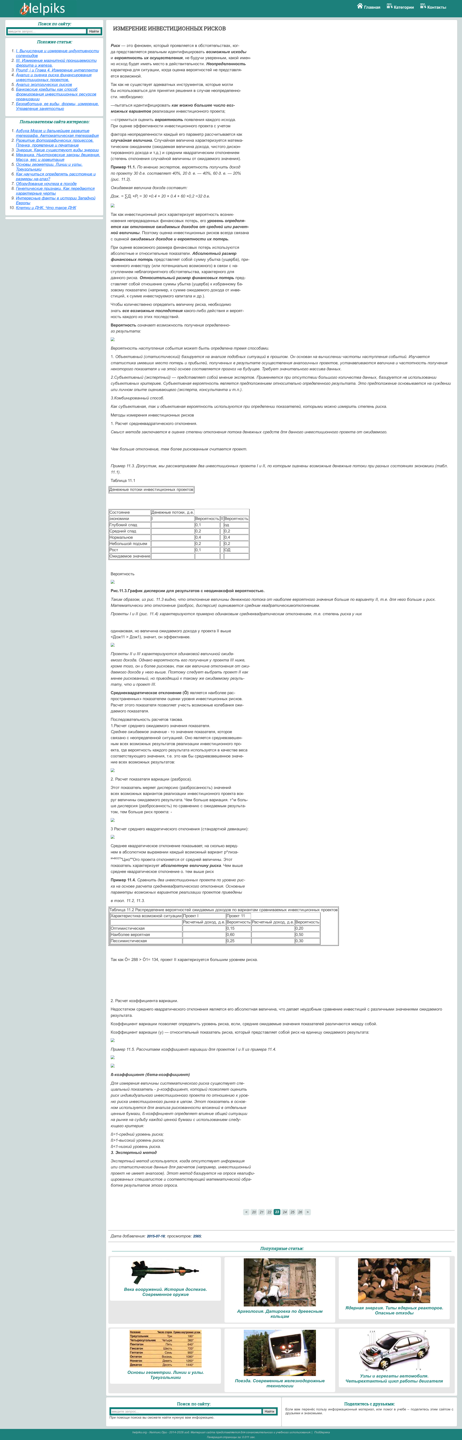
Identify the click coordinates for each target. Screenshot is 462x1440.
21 (261, 1212)
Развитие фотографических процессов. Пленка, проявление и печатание (55, 142)
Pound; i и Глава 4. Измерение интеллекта (57, 70)
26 (300, 1212)
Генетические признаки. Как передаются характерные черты (55, 191)
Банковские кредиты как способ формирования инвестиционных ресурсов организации (56, 94)
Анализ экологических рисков (44, 84)
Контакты (436, 7)
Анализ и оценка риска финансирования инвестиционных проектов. (53, 77)
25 (292, 1212)
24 (285, 1212)
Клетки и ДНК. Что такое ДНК (46, 207)
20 (254, 1212)
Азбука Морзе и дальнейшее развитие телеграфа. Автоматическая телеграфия (57, 133)
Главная (372, 7)
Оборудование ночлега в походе (46, 183)
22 (269, 1212)
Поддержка (322, 1432)
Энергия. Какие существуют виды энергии (57, 150)
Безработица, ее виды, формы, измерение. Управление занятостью (57, 106)
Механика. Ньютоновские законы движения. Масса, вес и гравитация (58, 157)
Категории (404, 7)
